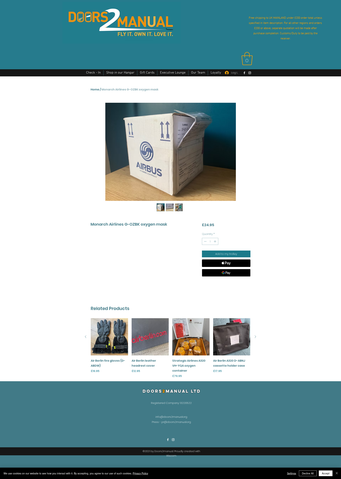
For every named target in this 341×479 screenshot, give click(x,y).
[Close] (337, 473)
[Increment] (215, 241)
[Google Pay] (226, 273)
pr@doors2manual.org (176, 422)
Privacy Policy (140, 473)
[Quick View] (109, 337)
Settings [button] (291, 473)
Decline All (308, 473)
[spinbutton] (210, 241)
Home (95, 89)
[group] (170, 348)
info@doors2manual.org (171, 417)
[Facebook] (244, 73)
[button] (247, 58)
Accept (325, 473)
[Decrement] (204, 241)
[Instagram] (249, 73)
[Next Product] (255, 337)
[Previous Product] (85, 337)
